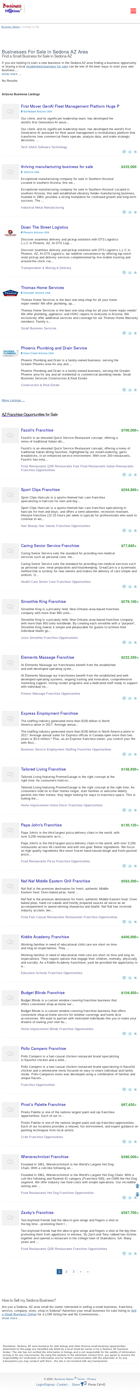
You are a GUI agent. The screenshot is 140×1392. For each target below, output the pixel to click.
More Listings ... (13, 400)
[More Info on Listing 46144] (124, 1033)
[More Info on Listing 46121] (124, 1197)
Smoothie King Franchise (43, 601)
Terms (81, 1379)
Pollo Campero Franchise (43, 1048)
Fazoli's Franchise (37, 430)
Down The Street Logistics (44, 227)
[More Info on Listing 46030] (124, 921)
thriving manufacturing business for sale (57, 166)
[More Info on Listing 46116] (124, 530)
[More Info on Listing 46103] (124, 1089)
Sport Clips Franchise (40, 489)
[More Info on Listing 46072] (124, 754)
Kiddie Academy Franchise (45, 936)
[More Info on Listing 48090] (124, 212)
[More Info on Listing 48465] (124, 151)
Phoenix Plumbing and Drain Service (54, 348)
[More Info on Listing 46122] (124, 1253)
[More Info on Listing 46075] (124, 474)
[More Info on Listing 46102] (124, 865)
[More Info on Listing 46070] (124, 698)
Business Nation (64, 1379)
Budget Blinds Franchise (43, 992)
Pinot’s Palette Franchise (43, 1104)
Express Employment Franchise (49, 713)
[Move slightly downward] (137, 1194)
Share (76, 1384)
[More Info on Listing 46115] (124, 642)
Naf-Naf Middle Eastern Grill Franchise (55, 880)
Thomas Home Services (42, 287)
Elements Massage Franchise (47, 657)
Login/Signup (45, 1384)
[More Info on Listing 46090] (124, 977)
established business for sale (47, 66)
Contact (62, 1384)
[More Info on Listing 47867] (124, 272)
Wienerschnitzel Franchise (45, 1156)
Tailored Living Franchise (43, 769)
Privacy (91, 1379)
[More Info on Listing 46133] (124, 1141)
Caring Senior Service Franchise (50, 545)
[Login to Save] (135, 152)
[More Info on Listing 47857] (124, 389)
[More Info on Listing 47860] (124, 333)
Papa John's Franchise (41, 824)
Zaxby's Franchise (37, 1212)
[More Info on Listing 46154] (124, 810)
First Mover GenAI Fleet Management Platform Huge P (70, 106)
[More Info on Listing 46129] (124, 586)
